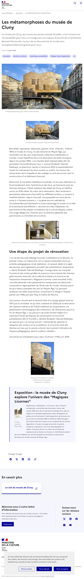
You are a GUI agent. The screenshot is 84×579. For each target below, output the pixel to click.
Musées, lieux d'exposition (60, 56)
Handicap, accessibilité (38, 56)
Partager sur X (17, 459)
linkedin (70, 519)
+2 (74, 56)
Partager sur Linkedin (23, 459)
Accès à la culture (19, 56)
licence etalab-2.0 (46, 576)
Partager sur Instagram (29, 459)
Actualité (6, 56)
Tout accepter (62, 569)
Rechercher (75, 3)
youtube (70, 525)
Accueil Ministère (7, 13)
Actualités (19, 13)
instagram (64, 525)
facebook (76, 519)
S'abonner (8, 524)
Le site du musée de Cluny (19, 487)
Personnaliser (26, 569)
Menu (81, 3)
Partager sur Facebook (10, 459)
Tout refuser (44, 569)
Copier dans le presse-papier (35, 459)
